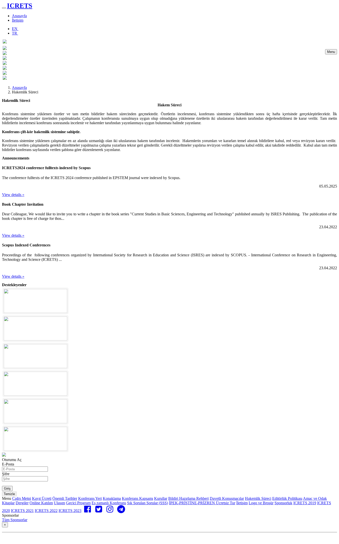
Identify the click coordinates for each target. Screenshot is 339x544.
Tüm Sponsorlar (14, 520)
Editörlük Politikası (287, 498)
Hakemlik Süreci (258, 498)
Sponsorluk (283, 503)
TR (15, 33)
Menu (331, 52)
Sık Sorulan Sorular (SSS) (147, 503)
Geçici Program (78, 503)
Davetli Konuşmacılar (227, 498)
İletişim (17, 20)
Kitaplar (8, 503)
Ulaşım (59, 503)
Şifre (5, 474)
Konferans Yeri (90, 498)
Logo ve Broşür (261, 503)
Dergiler (22, 503)
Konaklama (112, 498)
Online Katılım (41, 503)
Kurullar (160, 498)
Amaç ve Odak (315, 498)
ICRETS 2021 (22, 510)
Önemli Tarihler (64, 498)
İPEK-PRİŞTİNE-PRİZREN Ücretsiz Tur (202, 503)
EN (15, 29)
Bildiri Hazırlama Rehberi (188, 498)
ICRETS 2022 (46, 510)
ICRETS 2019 (304, 503)
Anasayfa (19, 16)
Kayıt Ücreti (41, 498)
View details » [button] (13, 195)
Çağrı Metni (21, 498)
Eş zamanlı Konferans (109, 503)
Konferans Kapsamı (137, 498)
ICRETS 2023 (70, 510)
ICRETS (19, 5)
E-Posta (8, 464)
